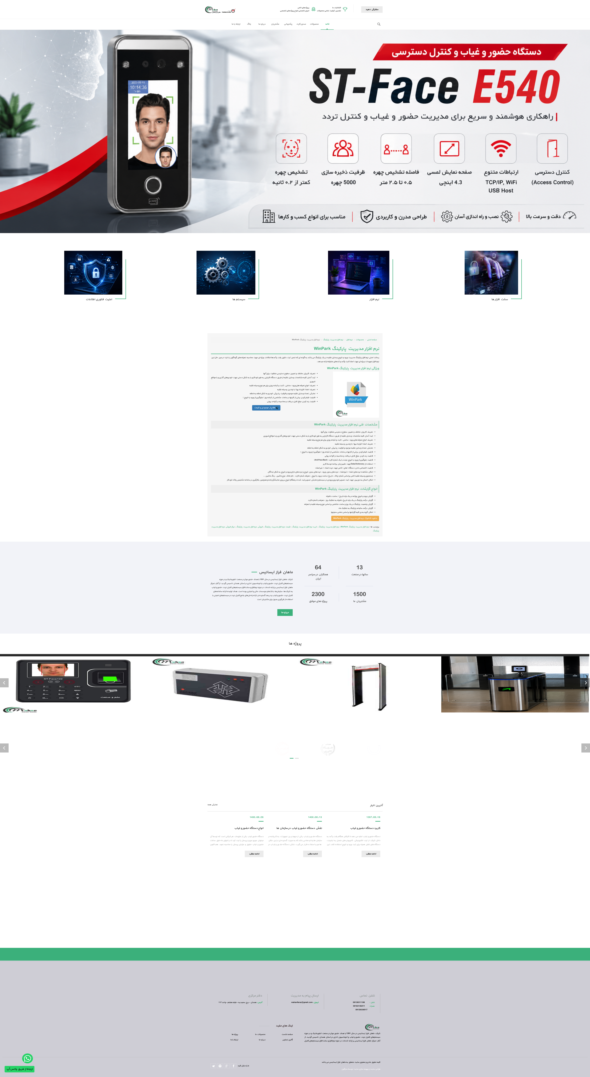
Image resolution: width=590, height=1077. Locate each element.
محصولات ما (260, 1034)
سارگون (344, 1069)
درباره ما (262, 24)
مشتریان (275, 24)
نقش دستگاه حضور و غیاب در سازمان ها (299, 828)
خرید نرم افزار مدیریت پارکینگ (304, 526)
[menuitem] (327, 24)
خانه (327, 24)
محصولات (314, 24)
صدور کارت (301, 24)
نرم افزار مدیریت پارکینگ (333, 339)
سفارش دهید (372, 9)
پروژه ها (235, 1034)
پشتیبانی (288, 24)
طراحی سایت (374, 1069)
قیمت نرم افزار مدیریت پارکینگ (277, 526)
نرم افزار (349, 339)
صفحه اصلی (372, 339)
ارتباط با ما (236, 24)
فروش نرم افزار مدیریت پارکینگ (249, 526)
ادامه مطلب (254, 853)
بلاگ (249, 24)
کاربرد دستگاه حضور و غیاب (365, 828)
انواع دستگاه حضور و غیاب (249, 828)
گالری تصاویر (288, 1039)
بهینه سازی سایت (360, 1069)
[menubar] (281, 24)
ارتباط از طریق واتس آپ (19, 1069)
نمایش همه (212, 804)
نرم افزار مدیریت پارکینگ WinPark (355, 526)
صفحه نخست (287, 1034)
